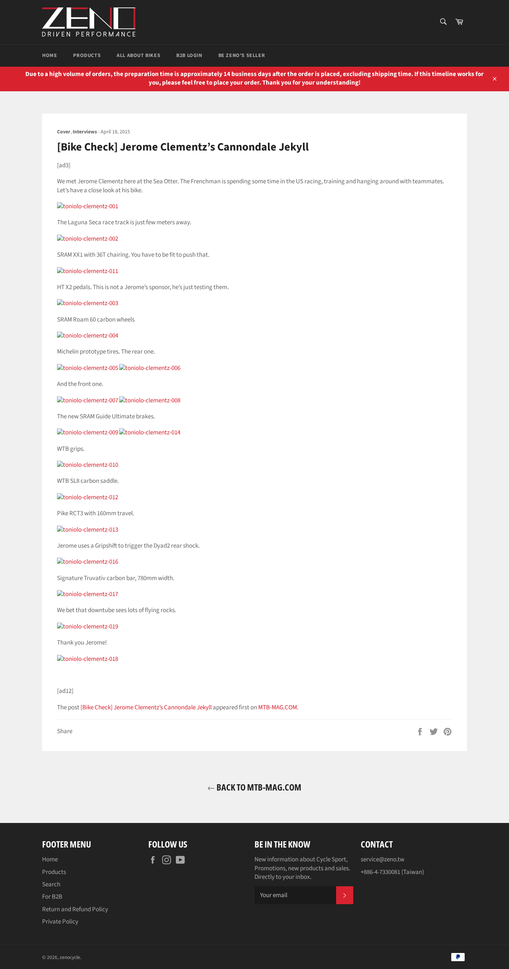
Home (49, 55)
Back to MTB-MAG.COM (258, 787)
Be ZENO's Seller (241, 55)
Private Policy (60, 921)
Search (51, 884)
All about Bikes (138, 55)
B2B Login (189, 55)
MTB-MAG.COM (277, 707)
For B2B (52, 896)
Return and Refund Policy (75, 909)
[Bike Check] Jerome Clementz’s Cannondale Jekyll (146, 707)
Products (87, 55)
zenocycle (70, 957)
